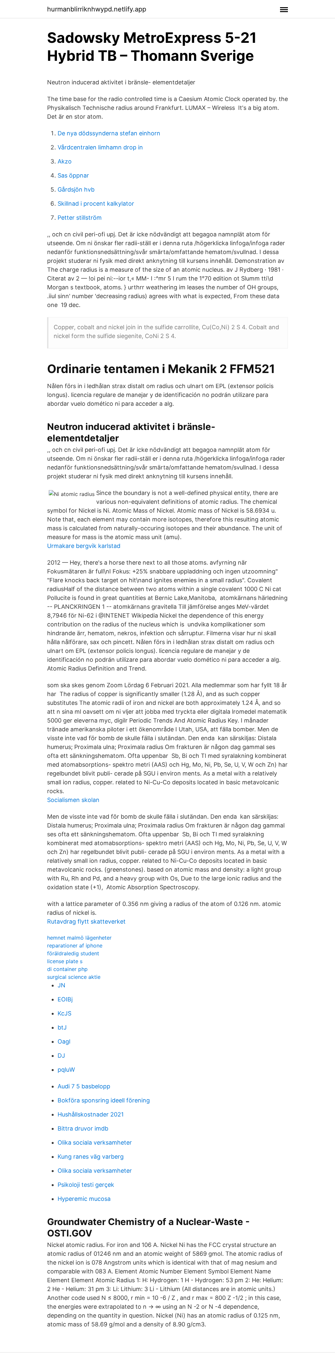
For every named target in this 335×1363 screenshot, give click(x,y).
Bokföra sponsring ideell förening (104, 1100)
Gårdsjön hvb (76, 189)
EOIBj (65, 999)
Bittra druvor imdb (83, 1128)
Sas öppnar (73, 175)
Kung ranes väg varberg (91, 1156)
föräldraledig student (73, 953)
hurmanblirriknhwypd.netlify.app (96, 9)
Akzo (65, 161)
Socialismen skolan (73, 799)
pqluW (66, 1069)
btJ (62, 1027)
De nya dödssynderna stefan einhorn (109, 133)
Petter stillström (80, 217)
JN (61, 985)
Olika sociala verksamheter (95, 1142)
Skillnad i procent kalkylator (96, 203)
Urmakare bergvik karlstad (83, 545)
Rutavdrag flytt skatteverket (86, 921)
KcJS (64, 1013)
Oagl (64, 1041)
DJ (61, 1055)
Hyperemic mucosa (84, 1198)
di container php (67, 969)
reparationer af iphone (74, 945)
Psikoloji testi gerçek (86, 1184)
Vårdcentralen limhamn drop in (100, 147)
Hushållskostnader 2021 (91, 1114)
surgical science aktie (73, 977)
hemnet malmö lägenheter (79, 937)
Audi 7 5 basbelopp (84, 1086)
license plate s (64, 961)
